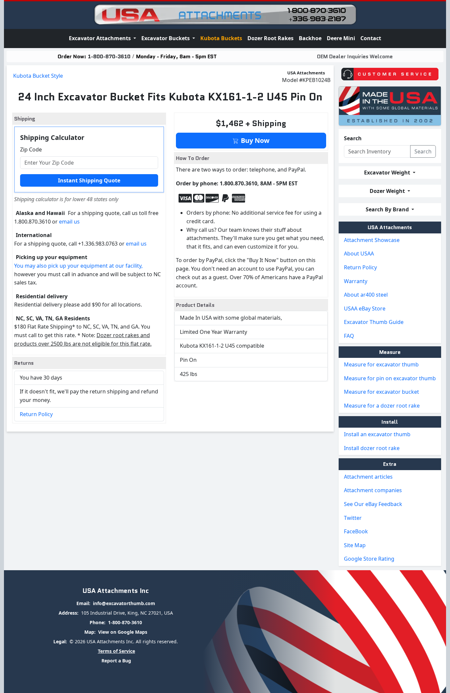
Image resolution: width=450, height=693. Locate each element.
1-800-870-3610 (109, 56)
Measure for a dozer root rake (382, 405)
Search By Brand (388, 209)
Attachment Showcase (372, 240)
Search (353, 138)
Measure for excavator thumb (381, 364)
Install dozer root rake (372, 448)
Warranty (355, 281)
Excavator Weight (387, 172)
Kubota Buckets (221, 38)
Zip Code (31, 149)
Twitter (353, 517)
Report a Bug (116, 660)
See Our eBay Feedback (373, 504)
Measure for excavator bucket (381, 391)
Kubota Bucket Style (38, 75)
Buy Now (254, 140)
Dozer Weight (388, 191)
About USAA (359, 253)
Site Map (355, 545)
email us (69, 221)
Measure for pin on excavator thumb (390, 378)
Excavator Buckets (166, 38)
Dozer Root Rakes (270, 38)
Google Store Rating (369, 558)
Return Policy (36, 414)
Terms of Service (116, 651)
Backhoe (310, 38)
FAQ (349, 335)
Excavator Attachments (100, 38)
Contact (370, 38)
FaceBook (356, 531)
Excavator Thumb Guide (374, 322)
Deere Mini (341, 38)
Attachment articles (368, 476)
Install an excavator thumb (377, 434)
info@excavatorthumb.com (124, 603)
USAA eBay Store (364, 308)
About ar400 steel (366, 294)
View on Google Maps (122, 632)
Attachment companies (373, 490)
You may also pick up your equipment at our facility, (78, 265)
